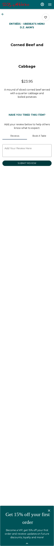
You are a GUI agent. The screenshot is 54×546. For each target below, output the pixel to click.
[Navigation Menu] (49, 4)
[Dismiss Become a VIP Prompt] (49, 510)
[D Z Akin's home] (15, 4)
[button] (3, 14)
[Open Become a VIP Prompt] (27, 543)
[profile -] (42, 4)
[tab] (14, 135)
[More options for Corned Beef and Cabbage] (45, 17)
